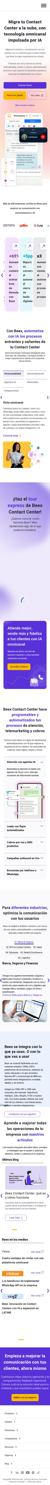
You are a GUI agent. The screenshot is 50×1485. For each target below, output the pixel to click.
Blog (7, 1463)
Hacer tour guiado (15, 95)
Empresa (9, 1455)
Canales (8, 1422)
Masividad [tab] (32, 382)
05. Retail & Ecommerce (31, 952)
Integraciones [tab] (11, 391)
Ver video (35, 95)
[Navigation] (43, 6)
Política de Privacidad (17, 1482)
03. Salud (37, 947)
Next (48, 275)
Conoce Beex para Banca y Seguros (22, 995)
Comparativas (11, 1438)
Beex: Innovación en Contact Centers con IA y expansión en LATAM (20, 1308)
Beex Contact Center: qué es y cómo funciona (25, 1195)
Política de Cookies (34, 1482)
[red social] (12, 1473)
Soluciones (10, 1430)
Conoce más (10, 435)
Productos (9, 1413)
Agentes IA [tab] (10, 382)
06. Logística (24, 957)
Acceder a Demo (19, 667)
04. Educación (12, 952)
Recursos (9, 1447)
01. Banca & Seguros (24, 942)
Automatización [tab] (35, 374)
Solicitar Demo (25, 85)
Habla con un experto (25, 1397)
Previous (2, 275)
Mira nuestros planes (25, 105)
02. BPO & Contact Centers (18, 947)
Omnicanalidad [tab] (12, 374)
